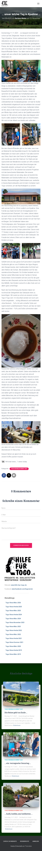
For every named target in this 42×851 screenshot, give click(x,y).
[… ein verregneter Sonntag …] (21, 744)
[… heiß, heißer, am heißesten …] (21, 795)
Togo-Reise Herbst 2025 (14, 606)
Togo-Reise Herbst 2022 (14, 630)
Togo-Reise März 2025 (13, 610)
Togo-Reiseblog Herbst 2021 (19, 468)
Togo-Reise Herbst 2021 (14, 638)
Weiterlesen (16, 725)
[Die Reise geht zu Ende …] (21, 693)
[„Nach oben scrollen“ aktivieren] (38, 846)
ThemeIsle (28, 846)
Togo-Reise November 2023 (15, 622)
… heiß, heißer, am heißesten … (18, 814)
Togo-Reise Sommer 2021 (14, 642)
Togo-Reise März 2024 (13, 618)
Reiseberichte (24, 841)
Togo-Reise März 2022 (13, 634)
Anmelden (35, 841)
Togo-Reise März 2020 (13, 646)
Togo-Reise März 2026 (13, 602)
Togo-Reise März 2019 (13, 654)
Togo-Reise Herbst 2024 (14, 614)
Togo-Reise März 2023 (13, 626)
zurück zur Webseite (10, 841)
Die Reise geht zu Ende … (16, 712)
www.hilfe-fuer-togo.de (19, 585)
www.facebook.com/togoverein (22, 589)
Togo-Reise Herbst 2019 (14, 650)
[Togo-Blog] (6, 3)
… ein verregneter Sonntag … (18, 763)
